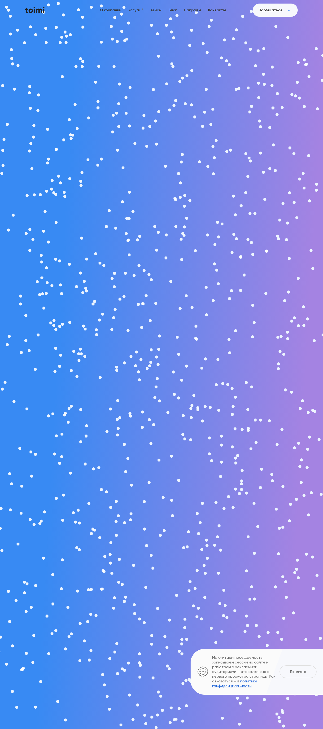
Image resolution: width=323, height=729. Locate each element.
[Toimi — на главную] (34, 10)
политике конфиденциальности (234, 683)
